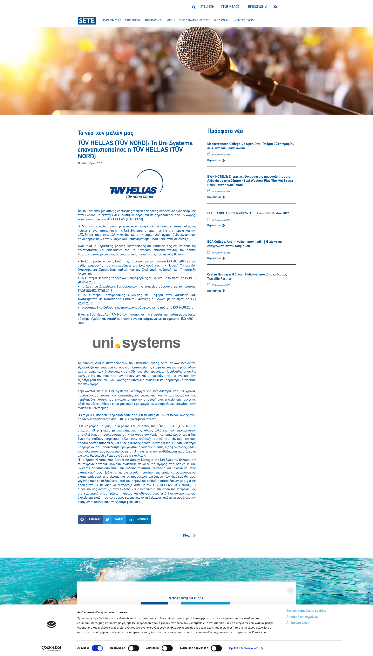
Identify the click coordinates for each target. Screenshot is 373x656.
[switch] (133, 648)
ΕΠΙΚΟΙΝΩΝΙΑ (257, 7)
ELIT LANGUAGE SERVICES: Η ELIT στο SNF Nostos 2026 (248, 213)
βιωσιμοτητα (154, 20)
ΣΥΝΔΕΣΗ (207, 7)
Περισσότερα (214, 160)
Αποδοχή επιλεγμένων (302, 617)
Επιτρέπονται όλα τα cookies (306, 611)
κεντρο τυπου (244, 20)
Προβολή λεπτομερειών (243, 648)
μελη (171, 20)
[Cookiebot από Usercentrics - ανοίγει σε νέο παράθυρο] (52, 648)
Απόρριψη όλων (297, 623)
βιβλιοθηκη (222, 20)
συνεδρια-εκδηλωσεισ (194, 20)
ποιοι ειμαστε (111, 20)
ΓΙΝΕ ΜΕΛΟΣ (230, 7)
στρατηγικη (133, 20)
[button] (193, 7)
